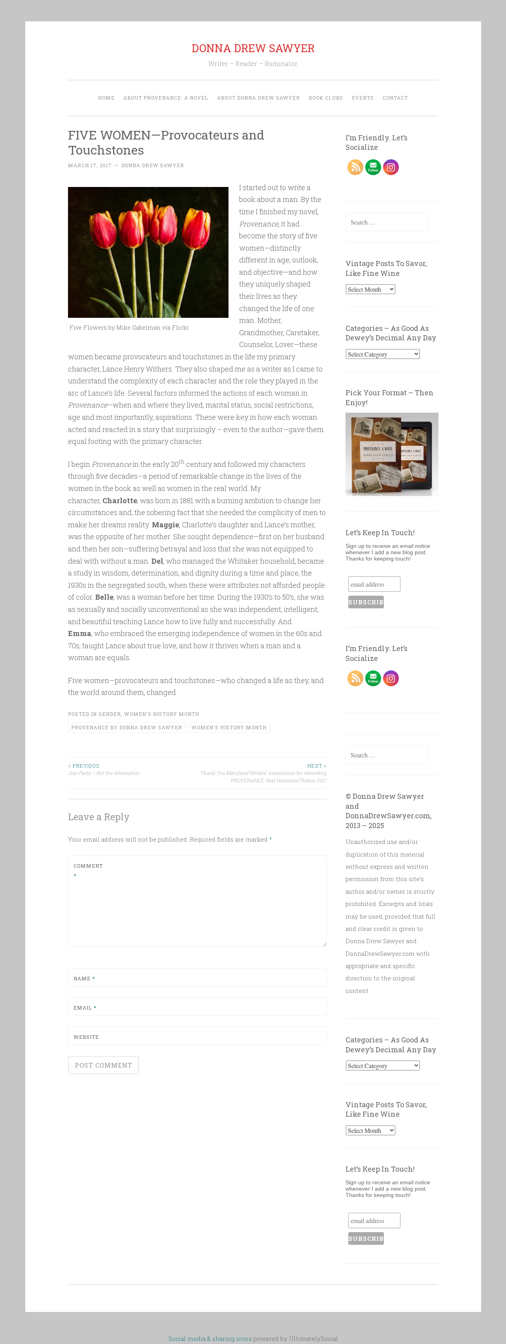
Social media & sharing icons (210, 1338)
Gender (109, 714)
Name (84, 978)
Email (85, 1007)
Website (86, 1037)
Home (106, 97)
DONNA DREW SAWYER (253, 48)
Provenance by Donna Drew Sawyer (126, 727)
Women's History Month (161, 714)
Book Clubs (326, 97)
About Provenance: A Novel (165, 97)
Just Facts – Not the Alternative (103, 769)
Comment (88, 871)
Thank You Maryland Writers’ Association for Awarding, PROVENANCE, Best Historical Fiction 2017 (263, 773)
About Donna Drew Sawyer (258, 97)
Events (363, 97)
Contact (395, 97)
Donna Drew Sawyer (152, 165)
